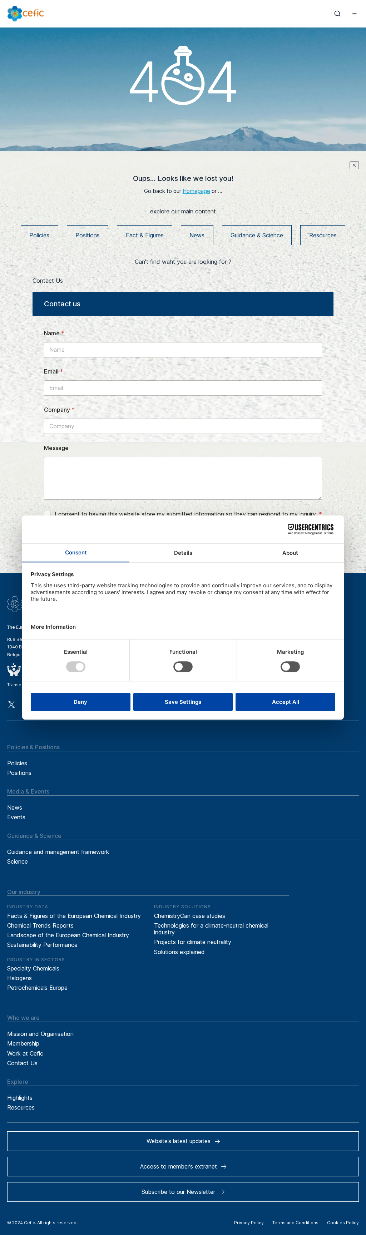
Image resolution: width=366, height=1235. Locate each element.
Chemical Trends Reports (40, 925)
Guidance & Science (257, 235)
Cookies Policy (343, 1222)
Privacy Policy (249, 1222)
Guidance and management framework (58, 851)
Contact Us (22, 1063)
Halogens (19, 978)
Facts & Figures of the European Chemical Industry (74, 915)
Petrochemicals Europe (37, 987)
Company (59, 409)
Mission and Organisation (40, 1033)
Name (54, 333)
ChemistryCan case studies (189, 915)
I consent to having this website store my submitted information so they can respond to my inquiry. (188, 514)
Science (17, 861)
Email (53, 371)
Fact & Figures (145, 235)
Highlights (20, 1097)
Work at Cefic (25, 1053)
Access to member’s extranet (178, 1166)
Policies (39, 235)
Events (16, 817)
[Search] (338, 13)
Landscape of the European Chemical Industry (68, 935)
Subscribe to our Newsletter (178, 1191)
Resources (323, 235)
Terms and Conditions (295, 1222)
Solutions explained (179, 951)
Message (56, 448)
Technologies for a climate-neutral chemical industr (211, 929)
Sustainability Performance (42, 944)
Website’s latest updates (179, 1141)
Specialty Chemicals (33, 968)
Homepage (196, 191)
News (196, 235)
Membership (23, 1043)
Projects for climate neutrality (192, 941)
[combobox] (338, 13)
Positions (87, 235)
